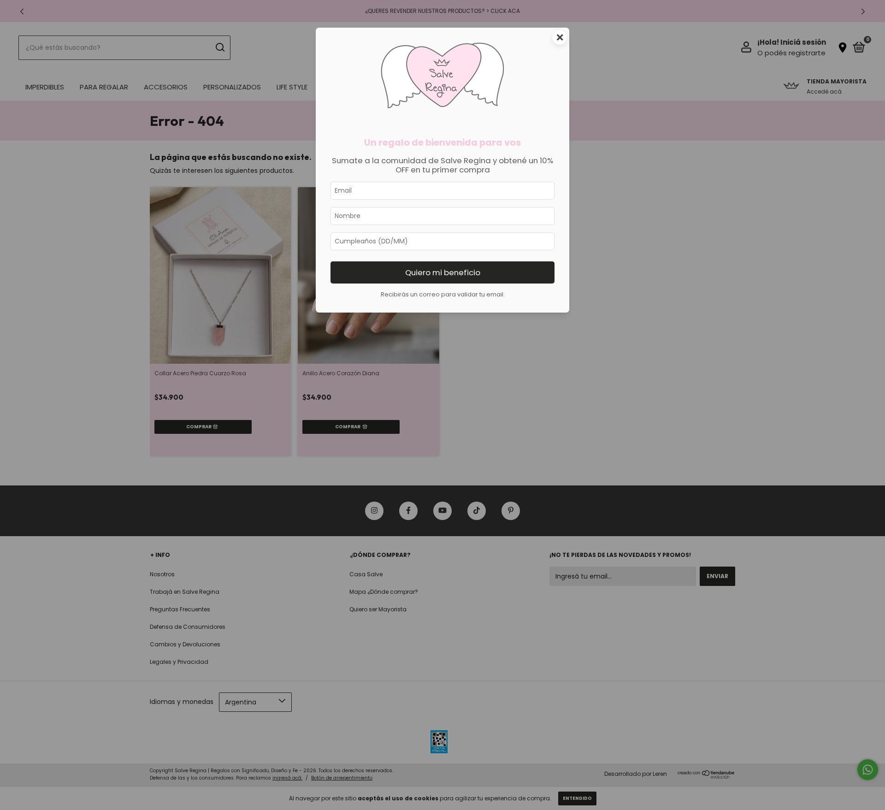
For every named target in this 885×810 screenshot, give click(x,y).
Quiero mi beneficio (442, 272)
